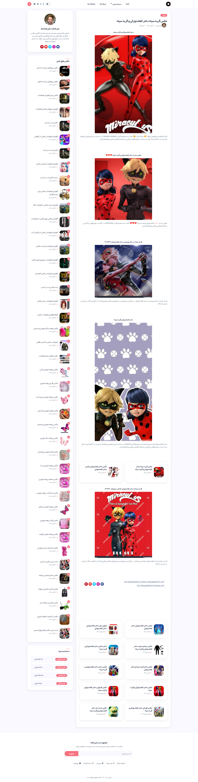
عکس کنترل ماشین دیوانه (48, 589)
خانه (127, 4)
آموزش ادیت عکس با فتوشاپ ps (45, 205)
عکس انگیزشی (61, 659)
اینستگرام (87, 763)
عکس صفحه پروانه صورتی (48, 479)
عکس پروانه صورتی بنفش (48, 506)
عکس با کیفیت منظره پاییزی (47, 616)
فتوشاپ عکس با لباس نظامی (47, 342)
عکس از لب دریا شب (50, 150)
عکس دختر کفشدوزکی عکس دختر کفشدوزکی (96, 468)
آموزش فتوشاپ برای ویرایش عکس (45, 260)
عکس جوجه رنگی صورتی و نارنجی (46, 328)
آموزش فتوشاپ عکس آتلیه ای (46, 273)
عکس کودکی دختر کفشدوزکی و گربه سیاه (140, 709)
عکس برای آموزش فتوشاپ (48, 95)
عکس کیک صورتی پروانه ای (48, 452)
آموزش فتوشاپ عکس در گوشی (46, 136)
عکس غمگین (61, 683)
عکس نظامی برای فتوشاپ (48, 356)
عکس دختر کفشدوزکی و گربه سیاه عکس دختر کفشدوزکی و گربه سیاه (144, 581)
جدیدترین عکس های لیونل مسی (46, 630)
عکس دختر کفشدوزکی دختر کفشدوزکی (141, 627)
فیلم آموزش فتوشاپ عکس (47, 314)
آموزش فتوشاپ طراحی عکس (47, 164)
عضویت (71, 753)
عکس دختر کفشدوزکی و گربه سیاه (141, 689)
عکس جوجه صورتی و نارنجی (48, 410)
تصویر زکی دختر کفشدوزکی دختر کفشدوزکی (97, 627)
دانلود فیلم (121, 763)
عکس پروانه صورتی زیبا (49, 465)
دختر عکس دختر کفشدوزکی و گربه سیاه (96, 647)
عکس (163, 15)
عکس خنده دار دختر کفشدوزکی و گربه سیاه (98, 709)
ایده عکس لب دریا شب (49, 287)
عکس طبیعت (61, 675)
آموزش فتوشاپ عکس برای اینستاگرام (48, 192)
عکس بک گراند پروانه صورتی (47, 493)
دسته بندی (116, 4)
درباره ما (103, 4)
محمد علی (158, 25)
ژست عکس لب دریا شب (49, 177)
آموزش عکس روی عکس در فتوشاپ (44, 218)
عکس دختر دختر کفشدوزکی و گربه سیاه (96, 668)
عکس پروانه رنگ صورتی (49, 438)
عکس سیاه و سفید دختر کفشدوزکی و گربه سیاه (150, 585)
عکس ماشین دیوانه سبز (49, 603)
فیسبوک (109, 763)
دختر (156, 223)
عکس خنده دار (61, 667)
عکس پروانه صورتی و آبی (49, 369)
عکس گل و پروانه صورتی (49, 383)
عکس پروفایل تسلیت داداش (47, 68)
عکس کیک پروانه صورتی (49, 520)
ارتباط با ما (91, 4)
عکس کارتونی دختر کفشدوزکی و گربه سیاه (95, 689)
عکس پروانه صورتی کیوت (48, 534)
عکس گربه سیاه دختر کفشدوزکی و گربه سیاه (143, 468)
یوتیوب (75, 763)
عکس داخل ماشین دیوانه (48, 575)
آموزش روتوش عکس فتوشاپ (47, 109)
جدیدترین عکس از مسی (49, 561)
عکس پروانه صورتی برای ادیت (47, 397)
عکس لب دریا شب (51, 122)
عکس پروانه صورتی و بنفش (47, 424)
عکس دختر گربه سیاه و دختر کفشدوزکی (141, 668)
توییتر (98, 763)
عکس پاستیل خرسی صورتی (47, 548)
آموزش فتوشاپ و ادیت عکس (47, 246)
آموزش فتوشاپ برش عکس (47, 301)
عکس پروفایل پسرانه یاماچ (48, 81)
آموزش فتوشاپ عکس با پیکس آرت (44, 232)
